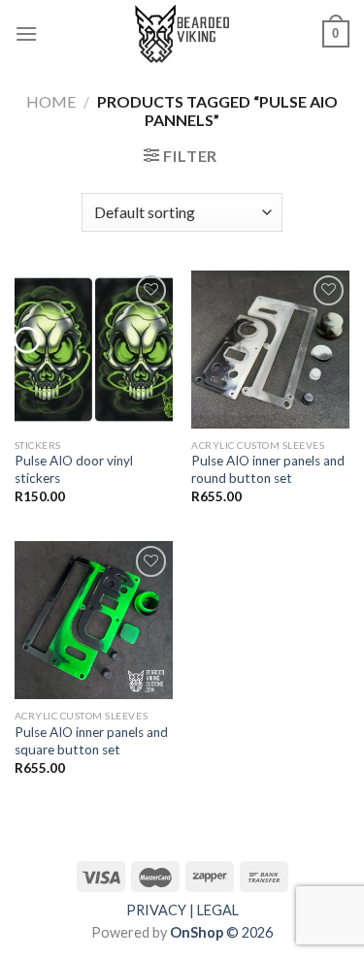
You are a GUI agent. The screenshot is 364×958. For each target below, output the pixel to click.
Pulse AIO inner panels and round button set (268, 469)
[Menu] (26, 33)
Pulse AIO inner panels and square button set (91, 740)
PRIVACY (156, 910)
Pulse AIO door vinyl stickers (74, 469)
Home (51, 101)
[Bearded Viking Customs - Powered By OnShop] (182, 34)
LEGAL (218, 910)
